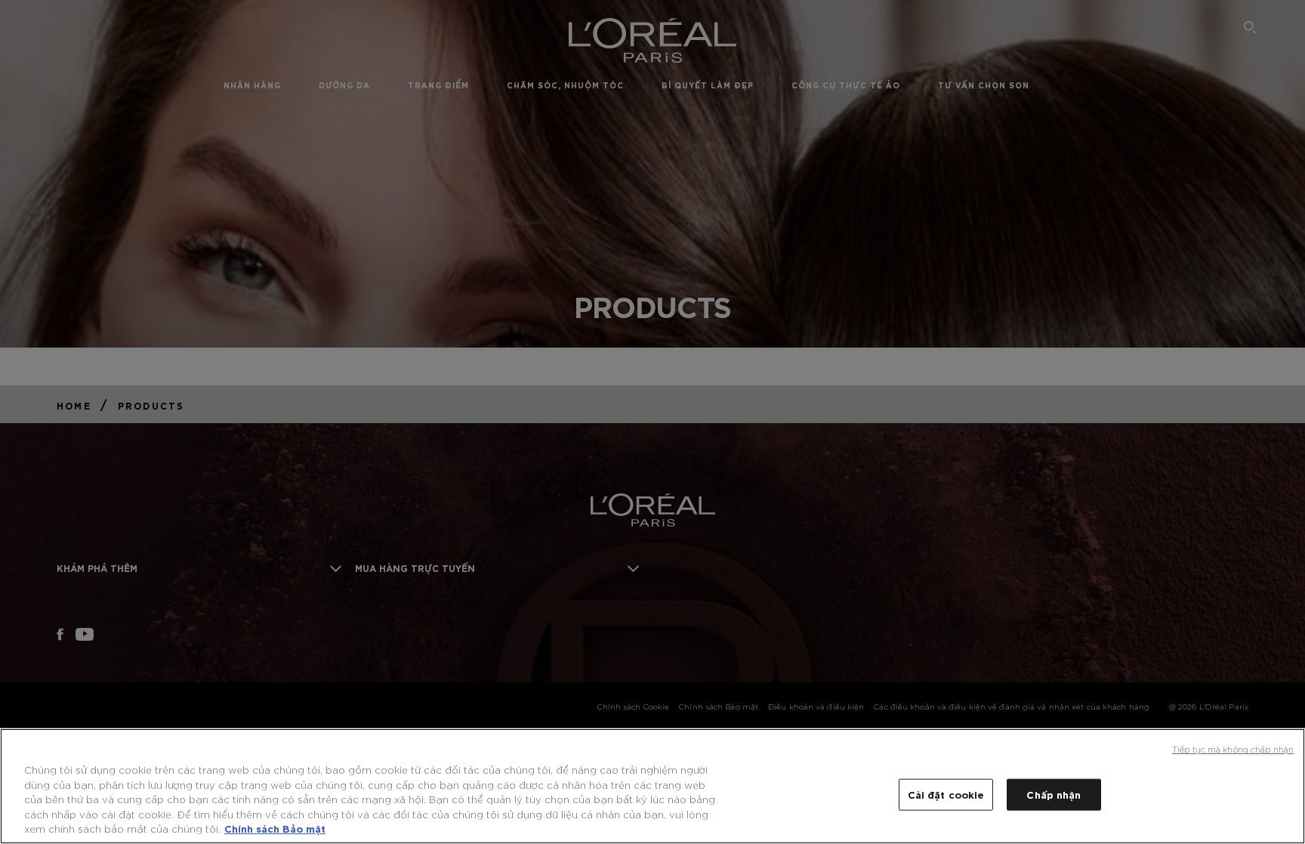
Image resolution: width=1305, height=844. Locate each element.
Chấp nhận (1053, 794)
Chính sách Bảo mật (274, 828)
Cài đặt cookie (946, 794)
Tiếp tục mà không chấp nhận (1233, 749)
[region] (652, 786)
